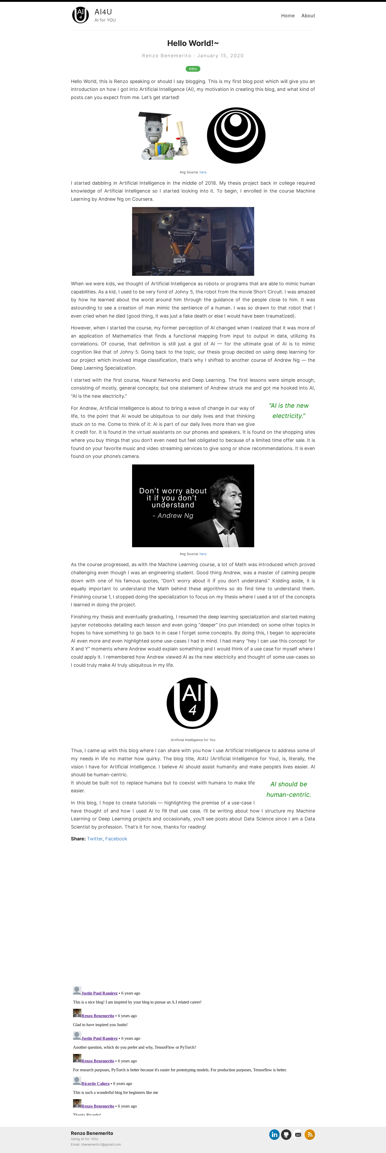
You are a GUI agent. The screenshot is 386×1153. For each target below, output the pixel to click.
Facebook (116, 838)
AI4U (103, 11)
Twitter (95, 838)
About (308, 15)
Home (288, 15)
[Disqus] (193, 912)
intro (193, 68)
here (203, 172)
